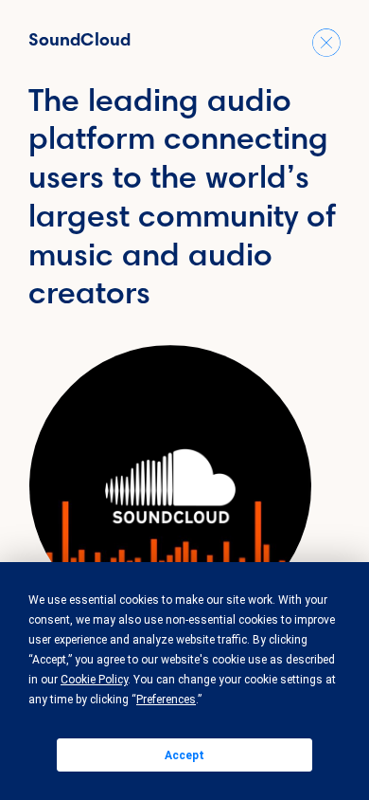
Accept (184, 755)
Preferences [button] (166, 699)
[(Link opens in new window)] (170, 486)
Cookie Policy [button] (94, 679)
